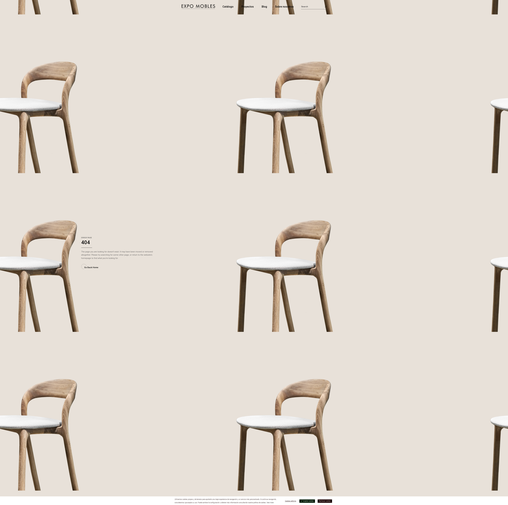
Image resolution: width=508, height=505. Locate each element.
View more (270, 503)
